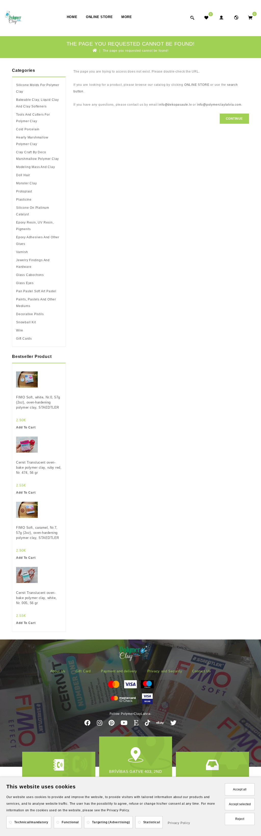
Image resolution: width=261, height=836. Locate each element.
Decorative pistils (30, 314)
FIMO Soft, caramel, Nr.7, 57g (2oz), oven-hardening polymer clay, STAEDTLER (37, 533)
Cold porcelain (28, 129)
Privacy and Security (164, 671)
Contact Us (201, 671)
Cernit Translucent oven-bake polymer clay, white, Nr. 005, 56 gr (36, 598)
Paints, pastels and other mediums (36, 303)
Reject (239, 819)
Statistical (151, 822)
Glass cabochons (30, 275)
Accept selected (240, 804)
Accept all (239, 789)
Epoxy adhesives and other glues (37, 240)
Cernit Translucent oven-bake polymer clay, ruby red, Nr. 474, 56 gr (38, 468)
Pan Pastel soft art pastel (36, 291)
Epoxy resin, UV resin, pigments (35, 226)
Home (72, 17)
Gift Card (83, 671)
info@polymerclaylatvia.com (219, 104)
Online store (99, 17)
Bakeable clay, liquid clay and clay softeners (37, 103)
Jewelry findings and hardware (33, 263)
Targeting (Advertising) (111, 822)
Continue (234, 118)
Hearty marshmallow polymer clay (32, 141)
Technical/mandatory (31, 822)
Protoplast (24, 191)
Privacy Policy (179, 823)
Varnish (22, 252)
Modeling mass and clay (35, 167)
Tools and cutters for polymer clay (33, 118)
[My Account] (221, 17)
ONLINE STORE (197, 85)
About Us (58, 671)
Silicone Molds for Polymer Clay (37, 88)
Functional (70, 822)
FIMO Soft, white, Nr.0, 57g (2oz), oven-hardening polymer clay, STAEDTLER (38, 402)
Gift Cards (24, 338)
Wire (19, 330)
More (126, 17)
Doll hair (23, 175)
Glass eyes (25, 283)
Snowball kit (26, 322)
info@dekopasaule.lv (175, 104)
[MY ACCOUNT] (236, 17)
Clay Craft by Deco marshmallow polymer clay (37, 155)
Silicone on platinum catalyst (32, 211)
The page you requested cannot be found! (135, 50)
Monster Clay (26, 183)
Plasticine (24, 199)
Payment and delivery (119, 671)
